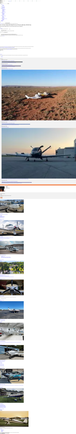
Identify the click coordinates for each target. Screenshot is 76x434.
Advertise (2, 430)
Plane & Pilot (1, 28)
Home (0, 23)
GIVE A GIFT (7, 187)
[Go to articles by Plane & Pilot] (38, 27)
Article (1, 23)
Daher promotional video (6, 46)
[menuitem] (38, 5)
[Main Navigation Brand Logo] (2, 2)
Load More (1, 410)
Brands (0, 0)
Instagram (1, 194)
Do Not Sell (2, 431)
